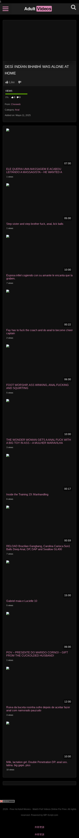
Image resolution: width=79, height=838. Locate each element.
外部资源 (39, 827)
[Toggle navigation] (5, 8)
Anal (17, 110)
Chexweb (16, 104)
